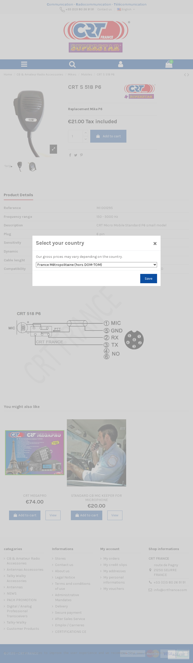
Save (148, 278)
